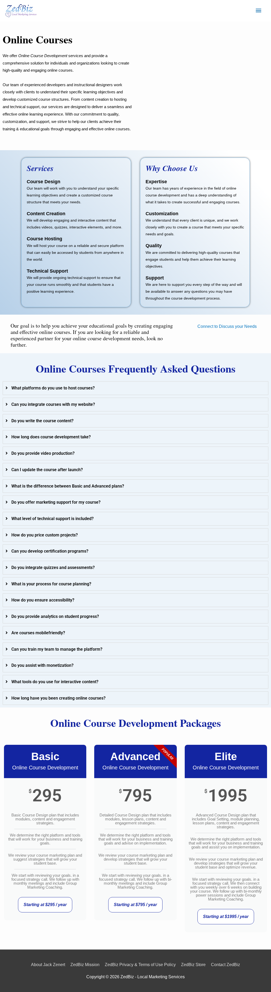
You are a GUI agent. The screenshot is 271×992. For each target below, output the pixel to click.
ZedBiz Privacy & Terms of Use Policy (140, 964)
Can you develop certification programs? (49, 551)
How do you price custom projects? (44, 535)
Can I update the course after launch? (47, 469)
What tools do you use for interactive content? (54, 681)
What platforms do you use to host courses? (53, 388)
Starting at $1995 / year (226, 916)
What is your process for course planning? (51, 583)
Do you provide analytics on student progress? (55, 616)
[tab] (135, 388)
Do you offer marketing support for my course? (56, 502)
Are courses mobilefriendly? (38, 632)
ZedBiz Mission (85, 964)
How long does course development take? (51, 436)
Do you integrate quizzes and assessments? (53, 567)
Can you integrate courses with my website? (53, 404)
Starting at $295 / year (45, 904)
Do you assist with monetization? (42, 665)
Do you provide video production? (43, 453)
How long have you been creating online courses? (58, 698)
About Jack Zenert (48, 964)
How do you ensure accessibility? (42, 600)
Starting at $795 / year (135, 904)
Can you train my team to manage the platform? (56, 649)
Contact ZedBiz (225, 964)
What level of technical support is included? (52, 518)
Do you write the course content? (42, 420)
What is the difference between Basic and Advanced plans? (67, 486)
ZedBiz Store (193, 964)
